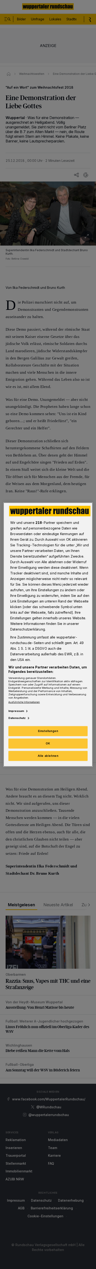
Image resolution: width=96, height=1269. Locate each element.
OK (48, 743)
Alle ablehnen (48, 756)
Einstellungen (48, 731)
